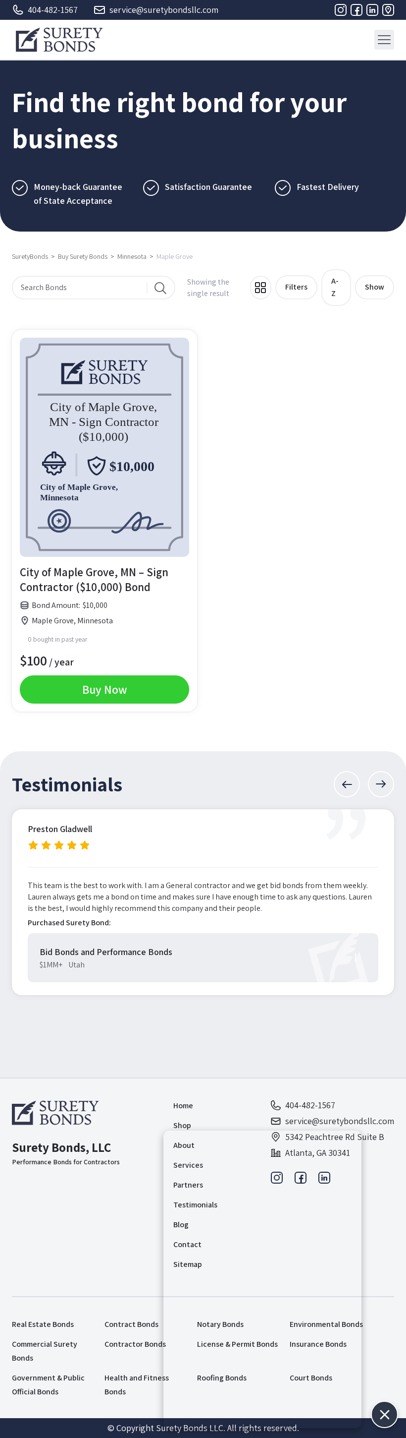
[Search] (160, 288)
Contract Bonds (131, 1324)
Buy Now (104, 689)
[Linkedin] (372, 10)
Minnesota (132, 256)
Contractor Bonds (135, 1344)
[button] (347, 784)
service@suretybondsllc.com (163, 9)
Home (183, 1105)
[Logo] (59, 39)
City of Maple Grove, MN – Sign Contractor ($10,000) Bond (94, 580)
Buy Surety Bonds (82, 256)
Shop (182, 1125)
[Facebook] (356, 10)
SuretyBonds (30, 256)
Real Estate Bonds (43, 1324)
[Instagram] (341, 10)
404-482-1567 (53, 9)
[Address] (388, 10)
